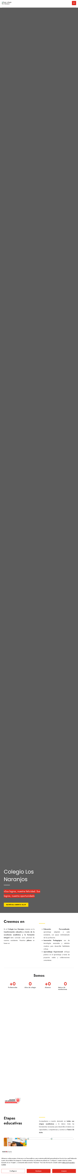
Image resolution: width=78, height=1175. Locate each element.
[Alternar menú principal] (74, 3)
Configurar (13, 1171)
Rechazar (39, 1171)
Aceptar (64, 1171)
